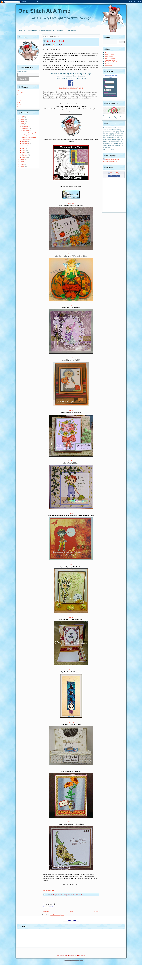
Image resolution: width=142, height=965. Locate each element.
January (24, 157)
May (24, 148)
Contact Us (59, 30)
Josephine (71, 461)
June (24, 146)
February (25, 155)
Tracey (19, 107)
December (25, 126)
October (25, 141)
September (25, 144)
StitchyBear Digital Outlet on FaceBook (71, 88)
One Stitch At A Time (44, 11)
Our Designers (71, 30)
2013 (22, 159)
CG (71, 769)
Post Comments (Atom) (57, 915)
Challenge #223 (26, 139)
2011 (22, 164)
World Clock (71, 920)
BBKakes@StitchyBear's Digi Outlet (74, 960)
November (25, 128)
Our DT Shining (32, 30)
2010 (22, 166)
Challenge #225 (26, 131)
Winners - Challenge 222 (29, 137)
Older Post (97, 911)
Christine (20, 91)
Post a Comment (48, 907)
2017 (22, 117)
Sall (18, 103)
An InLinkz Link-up (49, 890)
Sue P (19, 105)
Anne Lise (71, 722)
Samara (71, 670)
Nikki (71, 617)
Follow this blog (114, 175)
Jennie (19, 101)
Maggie (71, 513)
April (24, 150)
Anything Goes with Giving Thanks (61, 895)
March (24, 153)
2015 (22, 121)
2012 (22, 162)
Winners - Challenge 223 (29, 133)
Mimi (63, 45)
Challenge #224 (26, 135)
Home (21, 30)
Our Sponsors (109, 64)
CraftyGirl (20, 93)
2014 (22, 124)
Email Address (22, 71)
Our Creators (109, 56)
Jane (18, 97)
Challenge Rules (46, 30)
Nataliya (71, 565)
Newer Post (45, 911)
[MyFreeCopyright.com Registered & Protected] (114, 161)
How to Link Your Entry (112, 62)
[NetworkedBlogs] (114, 173)
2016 (22, 119)
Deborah (20, 95)
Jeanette (19, 99)
